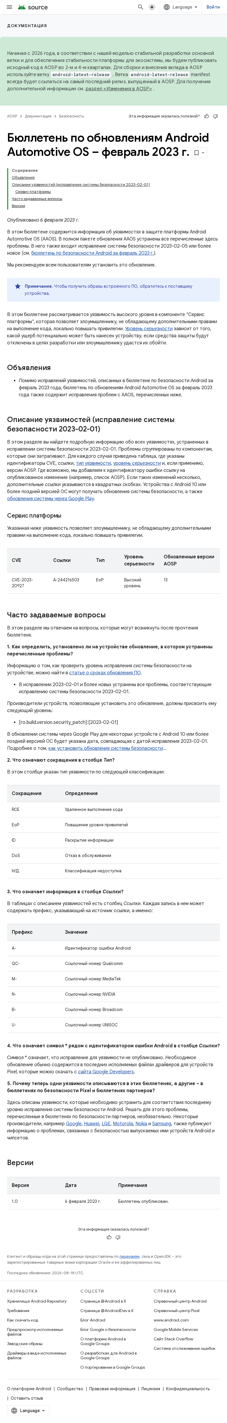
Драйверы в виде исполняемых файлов (37, 1355)
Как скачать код (22, 1320)
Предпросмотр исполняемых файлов (35, 1332)
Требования (18, 1310)
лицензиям (129, 1256)
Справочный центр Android (180, 1301)
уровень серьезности (137, 463)
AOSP (12, 116)
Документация (27, 25)
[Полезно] (206, 116)
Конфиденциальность (188, 1388)
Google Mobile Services (176, 1329)
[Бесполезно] (215, 116)
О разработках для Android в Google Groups (108, 1355)
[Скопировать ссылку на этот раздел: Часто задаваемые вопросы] (112, 615)
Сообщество (70, 1388)
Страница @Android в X (103, 1301)
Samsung (161, 1124)
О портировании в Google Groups (112, 1367)
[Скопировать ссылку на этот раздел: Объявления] (57, 368)
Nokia (141, 1124)
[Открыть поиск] (140, 7)
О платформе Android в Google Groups (103, 1341)
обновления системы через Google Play (50, 499)
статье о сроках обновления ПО (105, 673)
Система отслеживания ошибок (184, 1348)
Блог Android (92, 1320)
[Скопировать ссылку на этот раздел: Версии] (39, 1163)
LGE (106, 1124)
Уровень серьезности (149, 329)
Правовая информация (112, 1388)
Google (74, 1124)
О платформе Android (29, 1388)
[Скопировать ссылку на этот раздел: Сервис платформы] (67, 516)
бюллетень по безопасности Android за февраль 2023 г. (92, 253)
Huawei (91, 1124)
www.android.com (171, 1320)
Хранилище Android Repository (37, 1301)
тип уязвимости (93, 463)
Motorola (123, 1124)
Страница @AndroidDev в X (107, 1310)
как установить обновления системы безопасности (105, 748)
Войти (213, 7)
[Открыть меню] (9, 7)
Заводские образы (25, 1343)
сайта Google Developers (106, 1072)
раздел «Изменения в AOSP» (119, 89)
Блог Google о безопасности (108, 1329)
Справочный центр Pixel (177, 1310)
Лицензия (150, 1388)
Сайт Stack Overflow (173, 1339)
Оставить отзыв (27, 1398)
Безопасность (71, 116)
